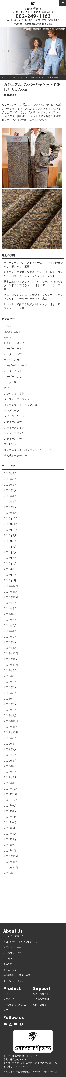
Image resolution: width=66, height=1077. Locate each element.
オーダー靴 (10, 382)
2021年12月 (11, 788)
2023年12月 (11, 653)
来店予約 (7, 964)
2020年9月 (10, 873)
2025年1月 (10, 580)
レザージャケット (14, 416)
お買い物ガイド (41, 993)
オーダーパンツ (13, 376)
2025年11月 (10, 524)
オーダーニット (13, 371)
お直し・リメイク (14, 343)
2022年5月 (10, 760)
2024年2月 (10, 642)
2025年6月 (10, 552)
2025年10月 (11, 529)
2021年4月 (10, 833)
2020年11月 (11, 861)
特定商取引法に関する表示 (16, 975)
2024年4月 (10, 631)
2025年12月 (11, 518)
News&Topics (12, 331)
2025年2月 (10, 574)
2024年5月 (10, 625)
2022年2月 (10, 777)
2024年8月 (10, 608)
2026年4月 (10, 495)
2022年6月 (10, 754)
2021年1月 (10, 850)
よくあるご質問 (41, 999)
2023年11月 (11, 659)
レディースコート (14, 421)
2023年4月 (10, 698)
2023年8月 (10, 676)
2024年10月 (11, 597)
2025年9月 (10, 535)
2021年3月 (10, 839)
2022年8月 (10, 743)
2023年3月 (10, 704)
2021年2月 (10, 845)
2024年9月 (10, 602)
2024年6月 (10, 619)
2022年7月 (10, 749)
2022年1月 (10, 783)
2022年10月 (11, 732)
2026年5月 (10, 490)
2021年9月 (10, 805)
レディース (9, 999)
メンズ (6, 993)
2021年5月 (10, 828)
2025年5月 (10, 557)
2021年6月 (10, 822)
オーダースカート (14, 359)
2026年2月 (10, 507)
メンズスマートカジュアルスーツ (23, 404)
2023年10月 (11, 664)
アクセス (7, 958)
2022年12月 (11, 721)
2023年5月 (10, 692)
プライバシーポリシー (14, 981)
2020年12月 (11, 856)
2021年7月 (10, 816)
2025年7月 (10, 546)
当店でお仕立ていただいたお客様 (20, 941)
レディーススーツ (14, 438)
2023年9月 (10, 670)
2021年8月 (10, 811)
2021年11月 (10, 794)
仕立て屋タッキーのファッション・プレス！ (29, 449)
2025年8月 (10, 540)
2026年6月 (10, 484)
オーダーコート (13, 348)
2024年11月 (11, 591)
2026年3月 (10, 501)
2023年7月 (10, 681)
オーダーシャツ (13, 354)
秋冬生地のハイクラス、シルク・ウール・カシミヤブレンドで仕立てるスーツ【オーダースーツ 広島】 (33, 285)
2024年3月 (10, 636)
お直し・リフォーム (13, 947)
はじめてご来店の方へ (14, 936)
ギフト (8, 388)
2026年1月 (10, 512)
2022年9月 (10, 737)
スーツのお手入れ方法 (14, 1004)
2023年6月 (10, 687)
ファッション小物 (14, 393)
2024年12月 (11, 586)
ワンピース (10, 444)
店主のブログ (10, 969)
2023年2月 (10, 709)
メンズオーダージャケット (19, 399)
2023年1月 (10, 715)
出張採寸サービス (12, 953)
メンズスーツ (11, 410)
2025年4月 (10, 563)
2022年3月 (10, 771)
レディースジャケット (16, 433)
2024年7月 (10, 614)
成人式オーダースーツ (16, 455)
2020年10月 (11, 867)
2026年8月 (10, 473)
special (8, 337)
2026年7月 (10, 479)
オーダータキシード (15, 365)
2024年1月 (10, 647)
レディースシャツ (14, 427)
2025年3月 (10, 569)
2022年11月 (11, 726)
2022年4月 (10, 766)
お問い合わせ (39, 1004)
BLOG (7, 326)
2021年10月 (11, 799)
